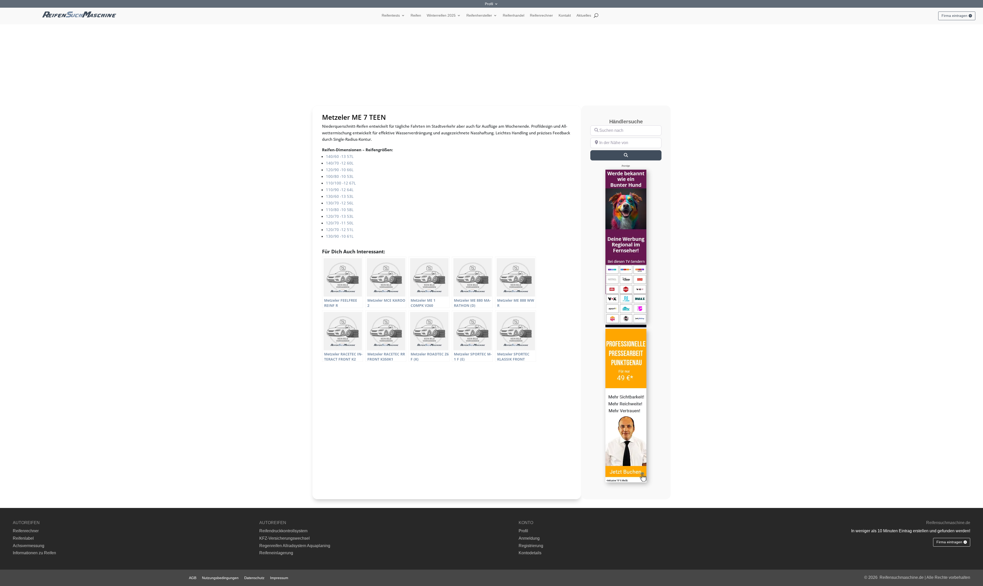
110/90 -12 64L (340, 189)
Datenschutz (254, 578)
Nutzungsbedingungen (220, 578)
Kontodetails (530, 553)
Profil (489, 4)
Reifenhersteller (479, 15)
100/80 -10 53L (340, 176)
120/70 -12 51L (340, 229)
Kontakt (565, 15)
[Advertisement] (491, 63)
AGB (192, 578)
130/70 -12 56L (340, 202)
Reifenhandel (513, 15)
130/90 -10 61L (340, 236)
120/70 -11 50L (340, 222)
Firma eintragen (954, 16)
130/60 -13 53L (340, 196)
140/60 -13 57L (340, 156)
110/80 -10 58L (340, 209)
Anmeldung (529, 538)
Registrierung (531, 546)
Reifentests (391, 15)
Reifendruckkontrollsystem (283, 531)
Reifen (416, 15)
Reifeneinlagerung (276, 553)
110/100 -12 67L (341, 183)
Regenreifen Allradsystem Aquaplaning (294, 546)
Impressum (279, 578)
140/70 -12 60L (340, 163)
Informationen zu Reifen (34, 553)
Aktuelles (583, 15)
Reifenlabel (23, 538)
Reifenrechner (541, 15)
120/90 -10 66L (340, 169)
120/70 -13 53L (340, 216)
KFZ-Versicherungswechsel (284, 538)
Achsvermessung (28, 546)
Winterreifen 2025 (441, 15)
